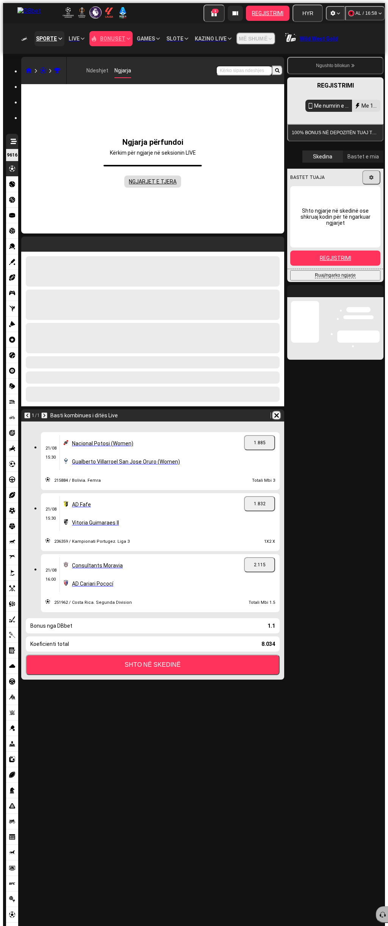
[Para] (44, 415)
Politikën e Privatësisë (318, 308)
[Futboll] (43, 70)
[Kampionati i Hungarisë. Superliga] (57, 70)
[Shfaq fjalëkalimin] (369, 263)
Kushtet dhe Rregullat (350, 303)
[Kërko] (277, 70)
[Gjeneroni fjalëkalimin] (348, 263)
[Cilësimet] (335, 13)
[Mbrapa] (27, 415)
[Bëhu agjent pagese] (235, 13)
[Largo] (276, 415)
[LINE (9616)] (28, 70)
